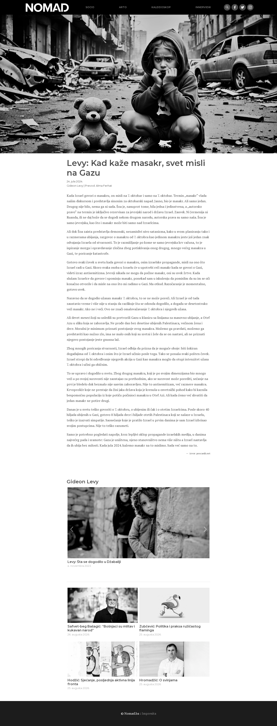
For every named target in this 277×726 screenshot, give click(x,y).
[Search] (227, 7)
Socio (90, 7)
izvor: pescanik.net (200, 453)
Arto (123, 7)
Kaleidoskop (161, 7)
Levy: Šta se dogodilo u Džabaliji (94, 562)
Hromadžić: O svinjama (158, 680)
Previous (72, 529)
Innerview (203, 7)
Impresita (149, 713)
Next (205, 529)
